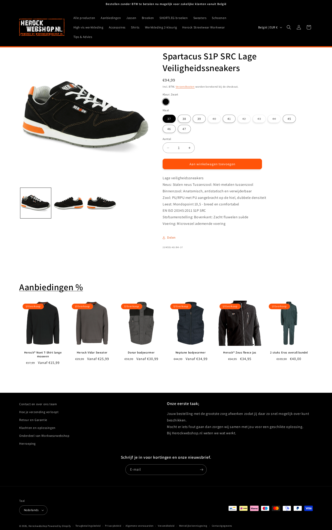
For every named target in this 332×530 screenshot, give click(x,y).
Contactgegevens (222, 525)
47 (184, 129)
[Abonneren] (201, 469)
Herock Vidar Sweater (92, 352)
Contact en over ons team (38, 404)
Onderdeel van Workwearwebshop (44, 436)
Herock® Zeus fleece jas (239, 352)
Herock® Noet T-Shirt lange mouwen (43, 354)
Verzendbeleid (166, 525)
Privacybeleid (113, 525)
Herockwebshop (37, 526)
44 (276, 119)
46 (169, 129)
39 (199, 119)
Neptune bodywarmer (190, 352)
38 (184, 119)
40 (217, 119)
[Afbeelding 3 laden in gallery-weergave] (101, 203)
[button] (289, 27)
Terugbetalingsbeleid (88, 525)
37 (169, 119)
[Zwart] (166, 102)
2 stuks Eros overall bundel (289, 352)
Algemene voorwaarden (139, 525)
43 (261, 119)
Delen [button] (171, 237)
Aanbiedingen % (51, 287)
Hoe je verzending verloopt (39, 412)
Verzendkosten (185, 86)
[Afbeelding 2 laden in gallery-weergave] (68, 203)
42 (246, 119)
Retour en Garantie (33, 420)
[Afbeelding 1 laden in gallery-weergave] (35, 203)
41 (229, 119)
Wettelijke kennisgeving (193, 525)
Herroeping (27, 444)
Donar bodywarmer (141, 352)
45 (289, 119)
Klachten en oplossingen (37, 428)
